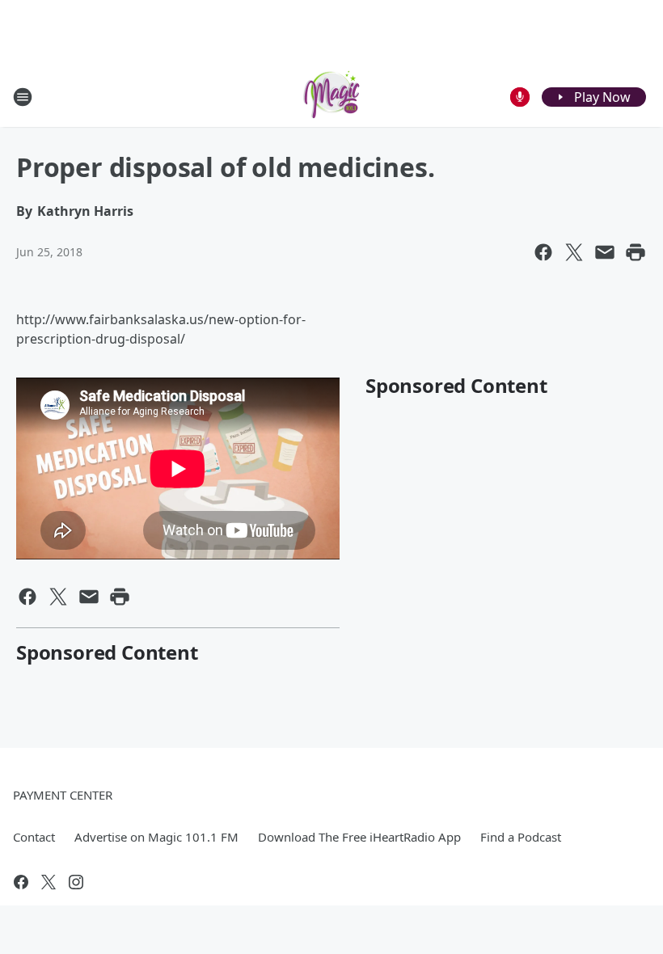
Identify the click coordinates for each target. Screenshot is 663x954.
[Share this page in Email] (604, 252)
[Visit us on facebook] (21, 882)
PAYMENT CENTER (62, 795)
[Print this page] (635, 252)
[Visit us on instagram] (76, 882)
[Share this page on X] (574, 252)
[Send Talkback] (520, 97)
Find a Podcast (520, 837)
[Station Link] (331, 96)
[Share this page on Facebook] (543, 252)
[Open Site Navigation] (22, 97)
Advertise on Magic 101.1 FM (156, 837)
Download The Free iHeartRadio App (359, 837)
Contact (34, 837)
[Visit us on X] (48, 882)
